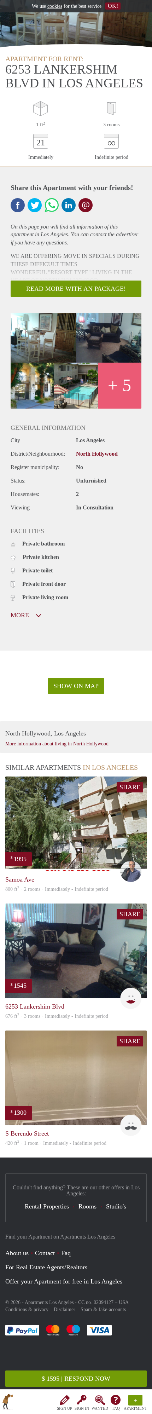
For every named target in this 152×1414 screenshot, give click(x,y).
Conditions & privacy (26, 1309)
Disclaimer (64, 1309)
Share (129, 787)
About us (17, 1253)
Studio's (116, 1206)
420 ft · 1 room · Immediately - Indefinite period (55, 1143)
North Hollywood (97, 454)
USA (124, 1302)
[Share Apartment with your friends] (18, 205)
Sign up (64, 1408)
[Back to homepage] (7, 1403)
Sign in (82, 1408)
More (21, 615)
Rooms (87, 1206)
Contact (45, 1253)
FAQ (116, 1408)
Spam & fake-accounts (103, 1309)
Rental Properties (47, 1206)
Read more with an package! (76, 288)
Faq (66, 1253)
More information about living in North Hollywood (57, 743)
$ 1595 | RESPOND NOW (76, 1378)
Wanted (100, 1408)
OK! (113, 6)
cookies (54, 6)
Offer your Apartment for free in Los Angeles (63, 1281)
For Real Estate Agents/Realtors (46, 1267)
